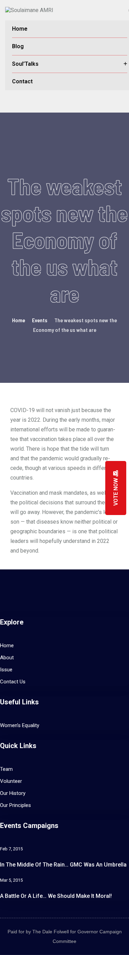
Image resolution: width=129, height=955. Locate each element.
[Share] (91, 7)
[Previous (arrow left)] (12, 477)
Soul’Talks (25, 64)
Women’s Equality (19, 725)
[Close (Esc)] (106, 7)
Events (39, 320)
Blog (18, 46)
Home (20, 28)
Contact (22, 81)
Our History (12, 793)
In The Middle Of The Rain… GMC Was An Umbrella (63, 864)
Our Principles (15, 805)
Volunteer (11, 781)
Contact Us (12, 682)
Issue (6, 670)
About (7, 657)
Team (6, 769)
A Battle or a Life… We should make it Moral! (56, 896)
